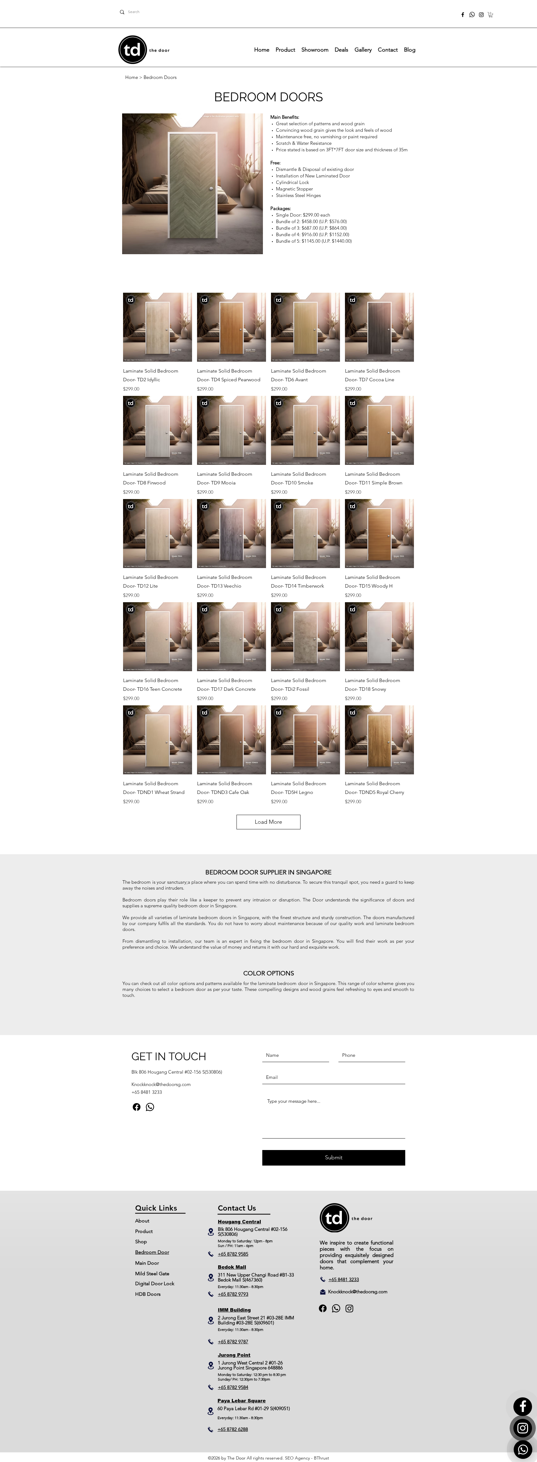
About (142, 1221)
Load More (268, 821)
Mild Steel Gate (152, 1273)
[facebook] (463, 14)
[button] (491, 14)
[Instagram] (481, 14)
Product (144, 1231)
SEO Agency (297, 1458)
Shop (141, 1241)
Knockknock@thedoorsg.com (161, 1084)
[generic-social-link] (150, 1107)
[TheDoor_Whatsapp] (472, 14)
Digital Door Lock (154, 1283)
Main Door (147, 1263)
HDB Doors (148, 1294)
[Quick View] (157, 327)
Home (131, 77)
